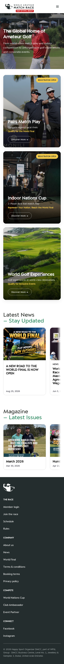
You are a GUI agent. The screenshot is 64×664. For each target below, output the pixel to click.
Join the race (10, 514)
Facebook (8, 628)
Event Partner (11, 612)
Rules (6, 528)
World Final (9, 559)
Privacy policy (11, 581)
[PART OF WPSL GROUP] (19, 6)
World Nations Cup (14, 597)
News (6, 552)
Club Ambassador (13, 605)
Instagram (9, 635)
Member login (11, 507)
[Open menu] (55, 6)
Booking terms (11, 574)
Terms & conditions (14, 566)
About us (8, 545)
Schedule (8, 521)
